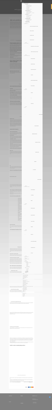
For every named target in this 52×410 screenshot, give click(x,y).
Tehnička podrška (10, 404)
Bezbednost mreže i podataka (11, 400)
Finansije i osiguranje (22, 400)
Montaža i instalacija (11, 405)
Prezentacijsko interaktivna (23, 398)
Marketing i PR (22, 401)
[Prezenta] (13, 2)
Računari (9, 399)
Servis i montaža (22, 405)
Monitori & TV (10, 398)
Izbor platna (22, 407)
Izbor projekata (22, 406)
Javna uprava (22, 399)
